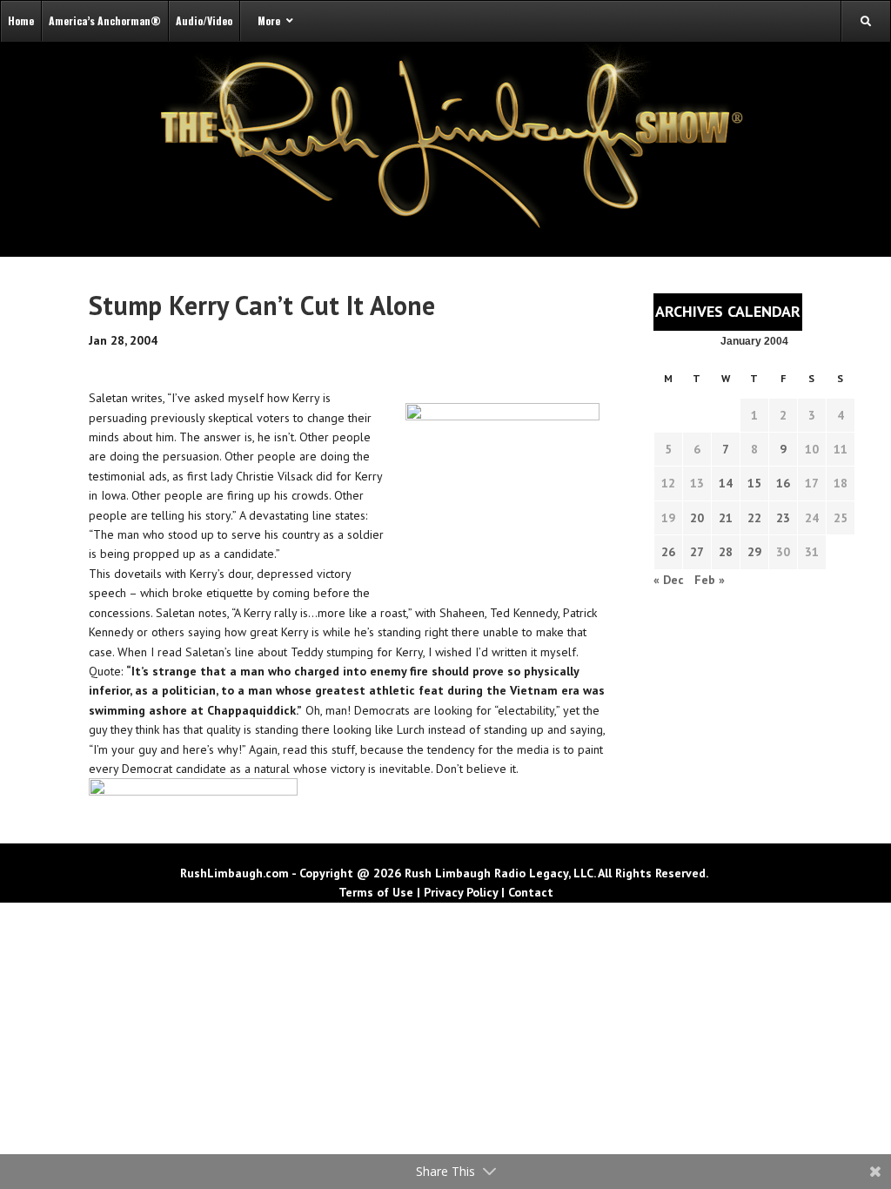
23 (783, 518)
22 (754, 518)
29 (754, 552)
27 (697, 552)
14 (726, 483)
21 (726, 518)
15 (754, 483)
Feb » (709, 580)
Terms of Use (375, 892)
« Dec (668, 580)
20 (697, 518)
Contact (530, 892)
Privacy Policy (461, 892)
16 (783, 483)
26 (668, 552)
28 (726, 552)
